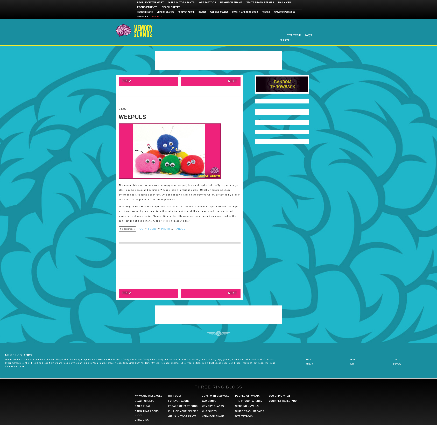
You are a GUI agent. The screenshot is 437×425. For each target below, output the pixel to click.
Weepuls (132, 117)
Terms (396, 360)
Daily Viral (285, 2)
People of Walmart (150, 2)
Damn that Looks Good (245, 12)
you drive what (279, 396)
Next (232, 81)
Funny (152, 229)
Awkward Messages (284, 12)
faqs (352, 364)
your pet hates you (283, 401)
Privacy (397, 364)
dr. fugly (175, 396)
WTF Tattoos (207, 2)
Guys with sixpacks (215, 396)
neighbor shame (213, 416)
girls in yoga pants (182, 416)
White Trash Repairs (260, 2)
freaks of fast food (183, 406)
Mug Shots (209, 411)
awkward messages (149, 396)
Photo (165, 229)
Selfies (202, 12)
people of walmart (249, 396)
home (308, 360)
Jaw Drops (209, 401)
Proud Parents (147, 7)
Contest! (294, 35)
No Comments (127, 229)
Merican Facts (145, 12)
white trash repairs (249, 411)
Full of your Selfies (183, 411)
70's (140, 229)
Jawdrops (142, 16)
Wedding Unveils (219, 12)
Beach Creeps (171, 7)
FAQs (308, 35)
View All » (157, 16)
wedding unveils (247, 406)
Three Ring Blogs (218, 387)
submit (309, 364)
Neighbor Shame (231, 2)
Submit (285, 40)
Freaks (266, 12)
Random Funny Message (282, 84)
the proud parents (248, 401)
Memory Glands (165, 12)
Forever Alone (186, 12)
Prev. (126, 81)
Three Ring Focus (218, 333)
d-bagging (142, 420)
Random (180, 229)
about (353, 360)
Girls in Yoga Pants (181, 2)
